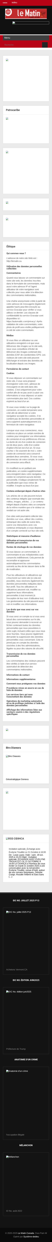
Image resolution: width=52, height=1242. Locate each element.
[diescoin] (26, 78)
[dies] (26, 128)
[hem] (26, 171)
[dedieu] (26, 732)
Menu (7, 37)
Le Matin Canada (26, 1233)
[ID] (26, 1101)
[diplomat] (26, 226)
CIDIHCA (19, 838)
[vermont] (26, 939)
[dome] (26, 1019)
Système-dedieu (31, 1236)
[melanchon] (26, 1183)
